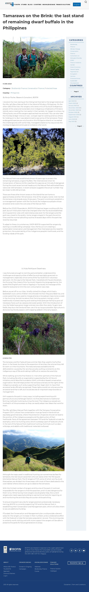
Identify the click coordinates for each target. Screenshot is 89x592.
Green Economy (75, 67)
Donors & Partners (9, 573)
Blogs (30, 4)
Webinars (37, 566)
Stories (24, 4)
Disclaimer (67, 584)
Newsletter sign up (76, 563)
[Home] (9, 4)
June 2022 (72, 119)
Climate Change (75, 49)
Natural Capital (74, 69)
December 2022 (74, 108)
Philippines (15, 93)
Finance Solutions (63, 4)
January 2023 (73, 105)
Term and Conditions (79, 584)
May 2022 (72, 121)
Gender (72, 65)
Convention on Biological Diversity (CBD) (76, 58)
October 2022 (73, 112)
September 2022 (74, 114)
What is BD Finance (9, 566)
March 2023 (72, 103)
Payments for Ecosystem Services (74, 74)
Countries (37, 4)
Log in (5, 576)
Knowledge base (48, 4)
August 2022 (73, 117)
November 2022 (74, 110)
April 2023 (72, 101)
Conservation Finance (36, 88)
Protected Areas (51, 88)
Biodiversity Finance (19, 88)
